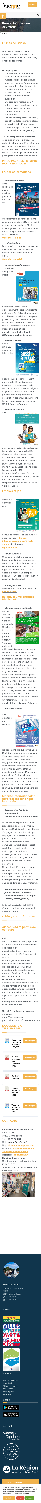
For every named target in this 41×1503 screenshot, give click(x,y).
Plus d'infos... (9, 1498)
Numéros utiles (10, 1386)
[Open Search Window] (37, 15)
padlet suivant (9, 591)
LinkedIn (7, 1394)
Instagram (9, 1391)
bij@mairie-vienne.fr (17, 1142)
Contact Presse (11, 1380)
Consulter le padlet (12, 259)
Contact (8, 1383)
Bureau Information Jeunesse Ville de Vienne (17, 541)
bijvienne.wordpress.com (21, 1145)
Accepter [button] (29, 1498)
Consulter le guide (11, 237)
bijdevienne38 (9, 547)
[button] (3, 16)
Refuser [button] (20, 1498)
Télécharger (30, 1041)
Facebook (8, 1389)
